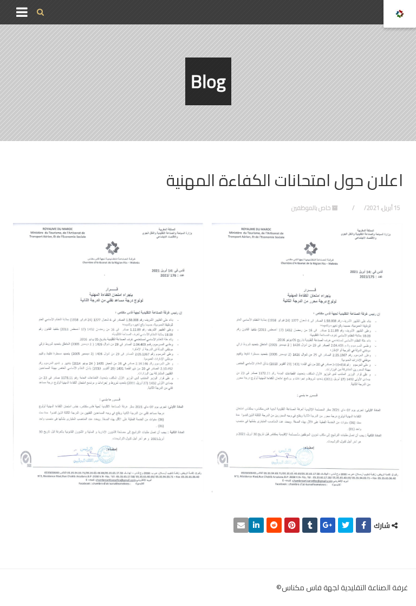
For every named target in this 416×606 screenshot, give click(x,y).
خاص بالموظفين (311, 207)
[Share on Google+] (327, 525)
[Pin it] (292, 525)
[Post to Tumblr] (309, 525)
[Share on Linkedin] (256, 525)
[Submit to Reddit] (274, 525)
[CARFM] (399, 13)
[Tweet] (345, 525)
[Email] (241, 525)
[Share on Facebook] (363, 525)
